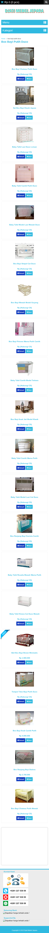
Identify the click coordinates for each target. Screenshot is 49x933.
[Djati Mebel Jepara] (24, 16)
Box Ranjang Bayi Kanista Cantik (24, 536)
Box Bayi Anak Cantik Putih (24, 731)
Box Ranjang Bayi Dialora (24, 770)
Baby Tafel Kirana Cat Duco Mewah (25, 614)
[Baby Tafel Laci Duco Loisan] (24, 143)
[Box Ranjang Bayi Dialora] (24, 764)
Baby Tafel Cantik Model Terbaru (24, 380)
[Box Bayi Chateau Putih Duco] (24, 65)
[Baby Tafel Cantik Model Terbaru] (24, 375)
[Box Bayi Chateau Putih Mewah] (24, 802)
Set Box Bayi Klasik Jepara (24, 108)
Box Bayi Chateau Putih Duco (24, 69)
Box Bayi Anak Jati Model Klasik (24, 419)
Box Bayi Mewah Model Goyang (24, 303)
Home (3, 39)
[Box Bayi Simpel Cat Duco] (24, 260)
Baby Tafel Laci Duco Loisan (24, 147)
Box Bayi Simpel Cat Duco (24, 264)
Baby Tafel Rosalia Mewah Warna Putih (24, 575)
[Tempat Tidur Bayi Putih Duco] (24, 686)
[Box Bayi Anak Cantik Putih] (24, 725)
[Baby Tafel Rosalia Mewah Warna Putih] (24, 569)
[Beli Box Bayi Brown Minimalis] (24, 646)
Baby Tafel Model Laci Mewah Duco (24, 225)
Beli (30, 79)
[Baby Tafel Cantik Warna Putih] (24, 452)
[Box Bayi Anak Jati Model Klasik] (24, 413)
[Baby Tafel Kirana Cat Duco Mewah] (24, 608)
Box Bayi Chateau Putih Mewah (24, 808)
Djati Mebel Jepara (30, 930)
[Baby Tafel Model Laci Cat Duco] (24, 491)
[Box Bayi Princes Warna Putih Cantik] (24, 335)
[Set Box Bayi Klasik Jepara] (24, 104)
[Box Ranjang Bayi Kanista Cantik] (24, 532)
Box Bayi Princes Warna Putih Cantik (24, 341)
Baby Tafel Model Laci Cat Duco (24, 497)
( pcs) (11, 2)
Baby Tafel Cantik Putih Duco (24, 186)
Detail (21, 79)
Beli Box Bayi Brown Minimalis (24, 653)
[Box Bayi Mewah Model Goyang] (24, 296)
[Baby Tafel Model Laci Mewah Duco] (24, 219)
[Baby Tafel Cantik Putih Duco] (24, 182)
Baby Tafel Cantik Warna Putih (24, 458)
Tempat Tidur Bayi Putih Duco (24, 692)
